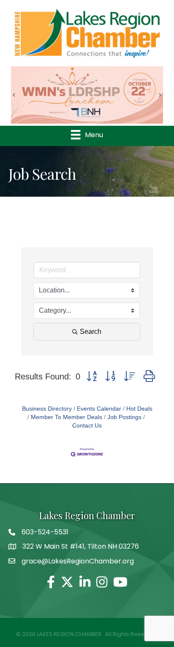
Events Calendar (99, 409)
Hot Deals (139, 409)
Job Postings (124, 417)
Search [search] (90, 331)
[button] (91, 376)
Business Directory (47, 409)
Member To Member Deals (66, 417)
